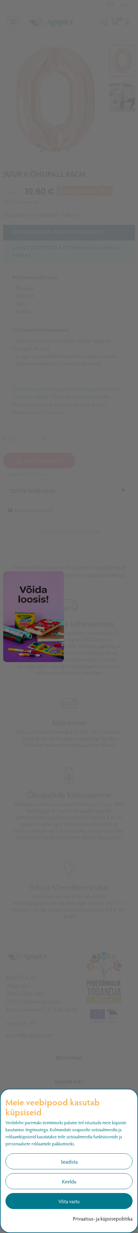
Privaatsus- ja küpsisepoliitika (103, 1218)
